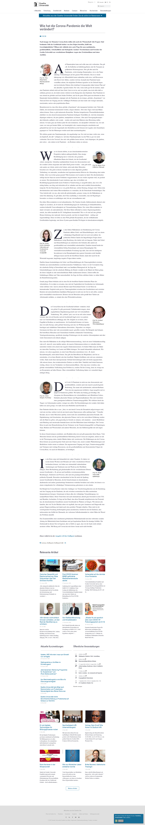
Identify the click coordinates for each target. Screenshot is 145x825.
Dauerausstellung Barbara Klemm (87, 661)
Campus (74, 11)
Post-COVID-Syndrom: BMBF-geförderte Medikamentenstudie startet (70, 577)
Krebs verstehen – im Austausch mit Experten (90, 673)
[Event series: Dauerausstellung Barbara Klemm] (85, 659)
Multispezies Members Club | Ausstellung (89, 656)
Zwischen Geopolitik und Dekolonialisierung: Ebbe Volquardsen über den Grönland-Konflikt (49, 577)
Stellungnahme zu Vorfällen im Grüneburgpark (51, 663)
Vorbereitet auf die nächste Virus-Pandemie (95, 575)
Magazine (90, 2)
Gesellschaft (57, 11)
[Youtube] (75, 817)
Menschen (83, 11)
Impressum (73, 820)
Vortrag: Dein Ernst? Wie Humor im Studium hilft (94, 726)
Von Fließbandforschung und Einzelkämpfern (71, 618)
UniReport (50, 543)
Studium (66, 11)
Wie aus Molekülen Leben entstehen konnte (71, 765)
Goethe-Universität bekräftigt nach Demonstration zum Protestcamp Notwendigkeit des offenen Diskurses (53, 689)
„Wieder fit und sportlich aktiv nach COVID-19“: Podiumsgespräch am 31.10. (95, 619)
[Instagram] (66, 817)
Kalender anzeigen (77, 686)
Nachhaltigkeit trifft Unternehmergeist (69, 726)
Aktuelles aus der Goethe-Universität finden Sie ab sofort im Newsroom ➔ (72, 15)
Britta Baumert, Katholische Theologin (95, 765)
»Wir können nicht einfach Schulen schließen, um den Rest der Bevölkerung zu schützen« (50, 620)
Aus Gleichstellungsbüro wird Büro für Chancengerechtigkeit (53, 680)
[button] (72, 788)
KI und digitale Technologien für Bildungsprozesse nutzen (49, 727)
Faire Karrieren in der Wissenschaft (47, 765)
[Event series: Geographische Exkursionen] (86, 676)
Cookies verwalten (92, 820)
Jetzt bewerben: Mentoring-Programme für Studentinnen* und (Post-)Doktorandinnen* (54, 672)
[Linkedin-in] (69, 817)
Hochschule (94, 11)
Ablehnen (121, 820)
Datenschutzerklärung (82, 820)
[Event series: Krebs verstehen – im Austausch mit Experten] (86, 671)
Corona (43, 543)
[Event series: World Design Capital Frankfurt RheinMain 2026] (99, 664)
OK (116, 820)
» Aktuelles (37, 11)
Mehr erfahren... (127, 817)
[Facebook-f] (72, 817)
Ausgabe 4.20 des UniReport (64, 536)
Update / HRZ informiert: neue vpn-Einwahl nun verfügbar (55, 655)
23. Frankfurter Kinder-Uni (86, 683)
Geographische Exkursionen (86, 678)
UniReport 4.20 (58, 543)
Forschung (47, 11)
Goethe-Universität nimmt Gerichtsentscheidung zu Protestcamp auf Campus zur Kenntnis (55, 699)
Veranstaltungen (105, 11)
